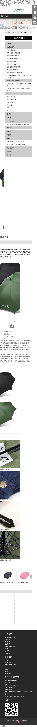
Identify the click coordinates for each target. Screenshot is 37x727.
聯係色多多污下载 (10, 646)
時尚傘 (9, 117)
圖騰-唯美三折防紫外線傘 (14, 72)
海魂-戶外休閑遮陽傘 (13, 69)
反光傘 (9, 155)
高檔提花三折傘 (11, 64)
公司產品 (13, 32)
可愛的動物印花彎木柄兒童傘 (15, 142)
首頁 (7, 32)
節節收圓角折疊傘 (12, 58)
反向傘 (9, 43)
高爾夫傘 (10, 135)
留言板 (7, 648)
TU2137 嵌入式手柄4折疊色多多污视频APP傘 (18, 89)
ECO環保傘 (11, 121)
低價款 (9, 114)
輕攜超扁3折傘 (11, 50)
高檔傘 (9, 131)
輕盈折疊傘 (10, 47)
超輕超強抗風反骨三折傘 (14, 67)
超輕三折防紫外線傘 (22, 582)
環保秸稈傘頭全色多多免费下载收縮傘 (18, 124)
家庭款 (9, 110)
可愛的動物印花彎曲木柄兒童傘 (16, 144)
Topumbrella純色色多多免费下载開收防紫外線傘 (19, 76)
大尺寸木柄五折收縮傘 (13, 53)
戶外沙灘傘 (10, 148)
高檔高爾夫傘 (24, 32)
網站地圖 (2, 726)
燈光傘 (9, 151)
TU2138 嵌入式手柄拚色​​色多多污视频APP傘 (19, 84)
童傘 (8, 138)
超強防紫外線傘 (11, 99)
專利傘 (9, 127)
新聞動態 (7, 639)
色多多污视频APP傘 (13, 80)
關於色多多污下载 (10, 637)
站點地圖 (7, 653)
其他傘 (9, 108)
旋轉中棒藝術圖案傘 (13, 55)
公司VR (7, 651)
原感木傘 (9, 105)
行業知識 (7, 644)
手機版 (23, 722)
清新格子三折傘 (11, 61)
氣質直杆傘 (10, 102)
